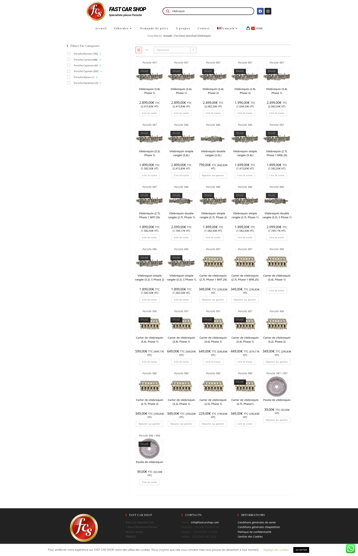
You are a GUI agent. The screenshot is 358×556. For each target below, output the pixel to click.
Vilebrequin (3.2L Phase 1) (149, 153)
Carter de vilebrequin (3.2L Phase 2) (277, 339)
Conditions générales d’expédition (259, 527)
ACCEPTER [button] (301, 550)
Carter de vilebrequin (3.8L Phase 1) (181, 339)
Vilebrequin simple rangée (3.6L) (181, 153)
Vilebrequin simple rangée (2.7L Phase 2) (213, 215)
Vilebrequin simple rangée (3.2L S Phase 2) (149, 277)
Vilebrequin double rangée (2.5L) (213, 153)
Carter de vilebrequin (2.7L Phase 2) (149, 402)
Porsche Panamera (86, 83)
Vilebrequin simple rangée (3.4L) (245, 153)
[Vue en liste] (147, 50)
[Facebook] (260, 11)
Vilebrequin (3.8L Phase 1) (149, 91)
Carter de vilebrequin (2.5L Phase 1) (213, 402)
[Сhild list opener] (100, 54)
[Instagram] (268, 11)
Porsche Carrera (86, 59)
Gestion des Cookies (250, 536)
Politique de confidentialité (254, 532)
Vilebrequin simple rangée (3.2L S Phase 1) (181, 277)
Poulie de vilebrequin (277, 400)
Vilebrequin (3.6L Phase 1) (181, 91)
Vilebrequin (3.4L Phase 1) (277, 91)
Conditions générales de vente (257, 522)
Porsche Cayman (86, 71)
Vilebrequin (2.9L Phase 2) (245, 91)
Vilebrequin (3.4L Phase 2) (213, 91)
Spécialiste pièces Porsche (125, 15)
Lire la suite (149, 113)
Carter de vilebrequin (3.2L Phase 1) (181, 402)
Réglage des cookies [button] (276, 550)
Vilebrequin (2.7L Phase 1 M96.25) (277, 153)
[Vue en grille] (139, 50)
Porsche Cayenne (86, 65)
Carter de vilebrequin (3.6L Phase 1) (149, 339)
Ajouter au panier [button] (213, 175)
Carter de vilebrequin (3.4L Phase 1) (277, 277)
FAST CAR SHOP (127, 9)
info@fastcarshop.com (205, 522)
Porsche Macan (84, 77)
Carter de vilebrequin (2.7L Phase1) (245, 402)
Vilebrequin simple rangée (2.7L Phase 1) (245, 215)
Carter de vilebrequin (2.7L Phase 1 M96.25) (245, 277)
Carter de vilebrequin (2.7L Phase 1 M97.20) (213, 277)
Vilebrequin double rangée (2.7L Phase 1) (181, 215)
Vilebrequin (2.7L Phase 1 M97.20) (149, 215)
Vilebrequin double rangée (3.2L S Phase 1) (276, 215)
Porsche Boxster (86, 53)
